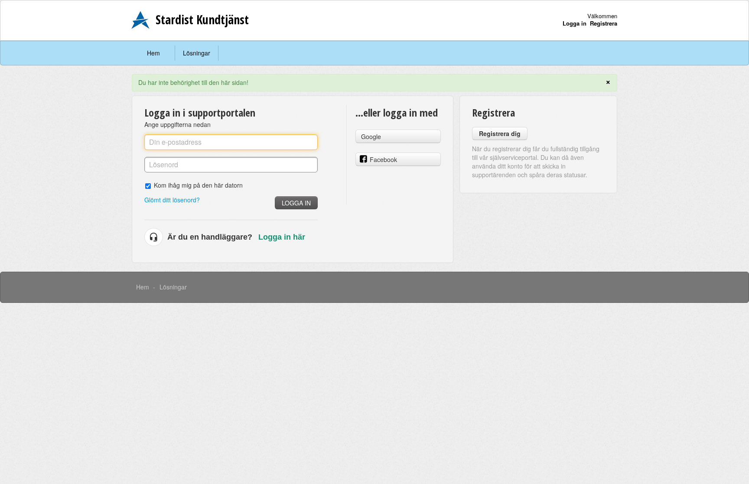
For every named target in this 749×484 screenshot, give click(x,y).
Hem (153, 53)
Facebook (383, 159)
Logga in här (281, 237)
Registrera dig (500, 133)
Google (371, 136)
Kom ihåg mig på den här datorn (198, 185)
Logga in (296, 202)
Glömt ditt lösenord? (172, 199)
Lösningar (196, 53)
